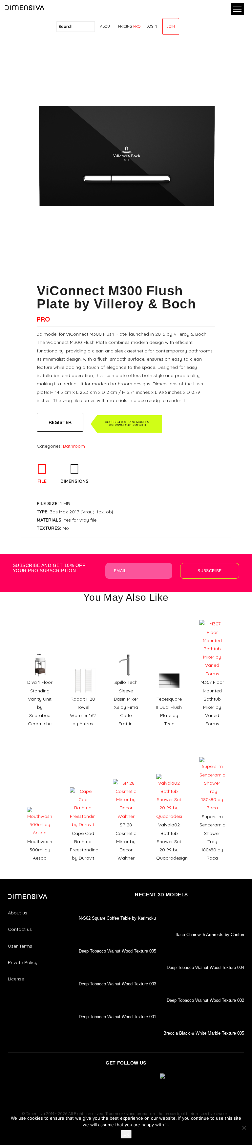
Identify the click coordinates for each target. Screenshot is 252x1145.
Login (151, 26)
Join (171, 26)
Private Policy (22, 962)
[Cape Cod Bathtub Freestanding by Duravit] (83, 785)
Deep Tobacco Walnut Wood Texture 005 (117, 951)
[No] (244, 1127)
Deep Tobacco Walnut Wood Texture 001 (117, 1016)
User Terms (20, 946)
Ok (126, 1134)
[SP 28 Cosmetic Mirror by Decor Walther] (126, 777)
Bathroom (74, 446)
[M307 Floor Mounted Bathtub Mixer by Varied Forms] (212, 617)
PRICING (129, 26)
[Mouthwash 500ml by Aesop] (40, 804)
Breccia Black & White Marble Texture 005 (203, 1033)
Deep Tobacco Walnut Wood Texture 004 (205, 967)
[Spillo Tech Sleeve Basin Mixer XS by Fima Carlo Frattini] (126, 649)
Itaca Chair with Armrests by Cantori (210, 934)
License (16, 979)
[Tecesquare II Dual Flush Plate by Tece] (169, 666)
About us (17, 913)
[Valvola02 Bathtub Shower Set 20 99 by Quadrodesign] (169, 771)
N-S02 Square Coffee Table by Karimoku (117, 918)
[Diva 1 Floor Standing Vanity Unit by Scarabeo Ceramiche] (40, 649)
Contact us (20, 929)
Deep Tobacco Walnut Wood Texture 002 (205, 1000)
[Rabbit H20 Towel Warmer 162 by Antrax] (83, 666)
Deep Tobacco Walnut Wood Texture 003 (117, 983)
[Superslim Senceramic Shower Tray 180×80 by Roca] (212, 754)
